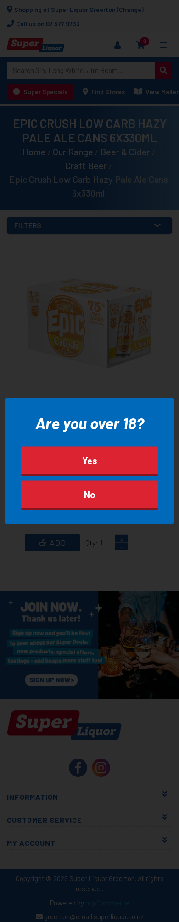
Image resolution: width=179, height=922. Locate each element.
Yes (89, 460)
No (89, 494)
